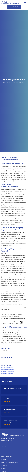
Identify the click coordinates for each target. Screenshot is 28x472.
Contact (3, 468)
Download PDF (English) (7, 367)
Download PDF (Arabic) (7, 371)
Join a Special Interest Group (13, 388)
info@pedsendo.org (6, 440)
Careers (3, 459)
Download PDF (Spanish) (7, 369)
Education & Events (6, 453)
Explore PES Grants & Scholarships (10, 421)
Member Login (14, 7)
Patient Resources (6, 450)
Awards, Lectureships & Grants (9, 462)
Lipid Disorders (7, 351)
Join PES (6, 399)
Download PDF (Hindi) (7, 373)
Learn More (7, 391)
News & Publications (6, 456)
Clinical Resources (6, 447)
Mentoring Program (10, 409)
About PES (4, 465)
